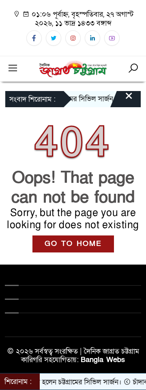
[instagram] (73, 38)
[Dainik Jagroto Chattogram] (72, 68)
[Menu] (13, 68)
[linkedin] (92, 38)
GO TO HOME (73, 243)
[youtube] (112, 38)
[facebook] (34, 38)
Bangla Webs (103, 360)
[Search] (133, 68)
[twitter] (53, 38)
